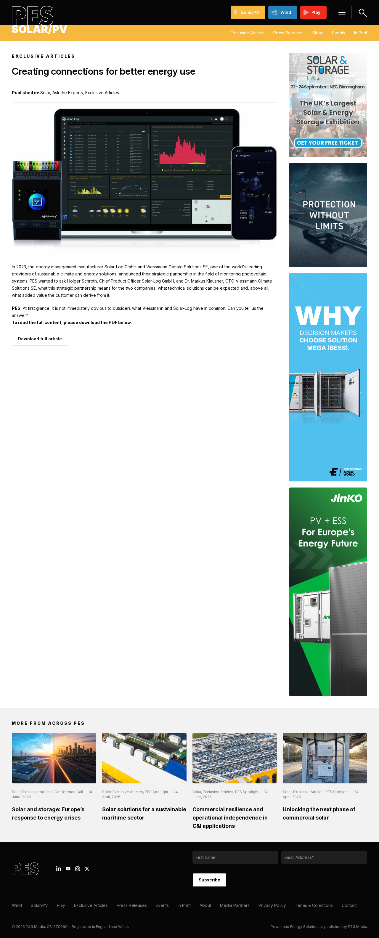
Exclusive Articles (247, 32)
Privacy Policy (272, 905)
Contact (349, 905)
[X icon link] (87, 868)
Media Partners (235, 905)
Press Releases (288, 32)
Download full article (40, 338)
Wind (285, 12)
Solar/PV (250, 12)
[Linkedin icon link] (58, 868)
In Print (360, 32)
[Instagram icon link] (77, 868)
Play (315, 12)
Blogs (317, 32)
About (205, 905)
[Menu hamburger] (342, 12)
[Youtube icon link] (68, 869)
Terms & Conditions (314, 905)
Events (338, 32)
